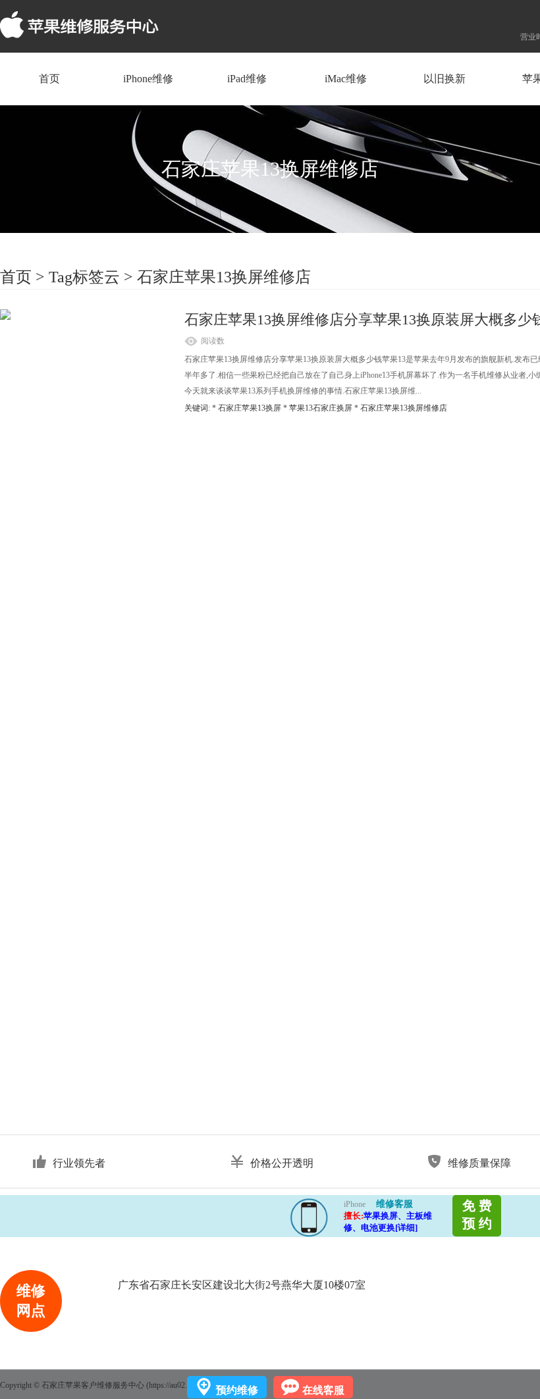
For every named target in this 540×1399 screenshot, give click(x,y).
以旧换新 (444, 78)
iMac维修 (346, 78)
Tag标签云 (84, 277)
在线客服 (323, 1390)
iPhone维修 (148, 78)
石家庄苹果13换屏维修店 (224, 277)
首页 (49, 78)
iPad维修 (247, 78)
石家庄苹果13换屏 (249, 408)
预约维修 (237, 1390)
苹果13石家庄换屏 (320, 408)
